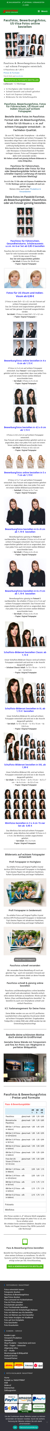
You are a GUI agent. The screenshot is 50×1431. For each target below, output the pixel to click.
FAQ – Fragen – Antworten (15, 1345)
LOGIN (27, 5)
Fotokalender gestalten (13, 1305)
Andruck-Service (10, 1356)
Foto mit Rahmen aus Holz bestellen (19, 1315)
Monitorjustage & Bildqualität (16, 1353)
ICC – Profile (9, 1351)
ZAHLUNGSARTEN (14, 2)
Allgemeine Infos (11, 1348)
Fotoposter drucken (12, 1292)
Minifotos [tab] (9, 1209)
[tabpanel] (25, 1154)
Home (6, 1378)
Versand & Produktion (13, 1338)
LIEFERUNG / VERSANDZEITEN (34, 2)
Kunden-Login (9, 1335)
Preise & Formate (12, 73)
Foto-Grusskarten (11, 1325)
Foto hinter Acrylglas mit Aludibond (18, 1317)
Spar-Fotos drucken (12, 1297)
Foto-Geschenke (10, 1323)
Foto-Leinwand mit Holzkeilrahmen (18, 1300)
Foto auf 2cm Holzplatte (14, 1320)
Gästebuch (8, 1340)
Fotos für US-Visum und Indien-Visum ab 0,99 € (25, 294)
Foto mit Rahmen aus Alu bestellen (18, 1312)
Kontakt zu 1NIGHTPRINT (14, 1380)
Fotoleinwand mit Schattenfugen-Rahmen (21, 1310)
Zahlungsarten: (10, 1390)
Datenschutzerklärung (28, 1427)
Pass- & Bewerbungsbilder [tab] (17, 1104)
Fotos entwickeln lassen (14, 1289)
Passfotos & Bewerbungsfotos (16, 1295)
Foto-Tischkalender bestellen (16, 1307)
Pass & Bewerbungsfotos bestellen (25, 1247)
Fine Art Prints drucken (13, 1302)
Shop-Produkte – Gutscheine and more (20, 1343)
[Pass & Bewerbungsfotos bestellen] (25, 1242)
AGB (6, 1383)
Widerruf (7, 1385)
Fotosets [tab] (9, 1204)
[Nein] (47, 1422)
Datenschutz (9, 1388)
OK (15, 1427)
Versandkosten (19, 76)
